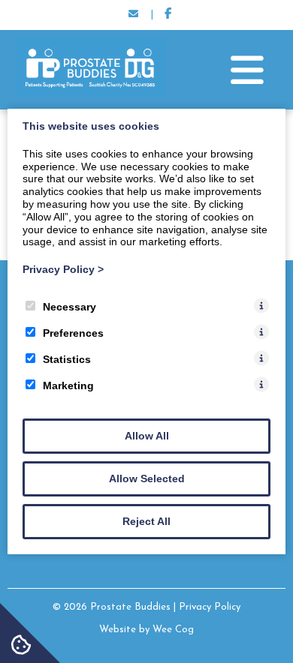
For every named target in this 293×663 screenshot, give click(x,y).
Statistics (67, 359)
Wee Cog (173, 629)
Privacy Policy (63, 269)
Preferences (73, 333)
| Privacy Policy (207, 607)
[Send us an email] (133, 15)
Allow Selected (147, 478)
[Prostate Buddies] (90, 93)
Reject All (146, 521)
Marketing (68, 386)
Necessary (69, 307)
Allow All (147, 436)
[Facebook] (168, 15)
